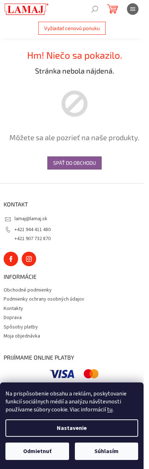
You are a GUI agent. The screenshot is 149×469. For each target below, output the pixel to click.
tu (109, 410)
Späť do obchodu (74, 163)
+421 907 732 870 (32, 238)
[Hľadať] (95, 9)
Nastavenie (72, 428)
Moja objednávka (22, 336)
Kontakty (13, 308)
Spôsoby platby (21, 327)
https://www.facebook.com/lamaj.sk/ (11, 259)
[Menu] (132, 9)
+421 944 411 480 (32, 229)
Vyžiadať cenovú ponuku (72, 28)
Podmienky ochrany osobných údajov (44, 299)
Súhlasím (106, 451)
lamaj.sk (29, 259)
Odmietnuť (37, 451)
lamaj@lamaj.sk (30, 218)
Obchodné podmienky (28, 290)
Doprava (13, 317)
